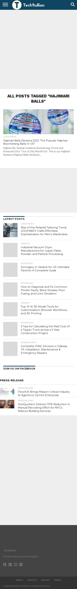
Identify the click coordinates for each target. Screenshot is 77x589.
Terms (57, 580)
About (19, 580)
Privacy (45, 580)
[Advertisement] (38, 49)
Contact (32, 580)
